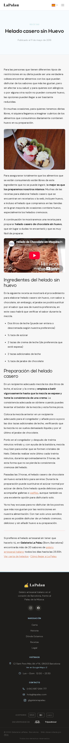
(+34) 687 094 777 (37, 688)
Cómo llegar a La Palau (43, 556)
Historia (34, 630)
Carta (35, 624)
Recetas (34, 642)
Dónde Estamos (34, 636)
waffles (34, 493)
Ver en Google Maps (35, 667)
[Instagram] (31, 608)
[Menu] (62, 5)
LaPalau (11, 5)
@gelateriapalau (36, 700)
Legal (34, 647)
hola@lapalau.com (37, 694)
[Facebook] (38, 608)
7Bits (6, 734)
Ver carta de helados (16, 556)
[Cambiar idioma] (55, 5)
